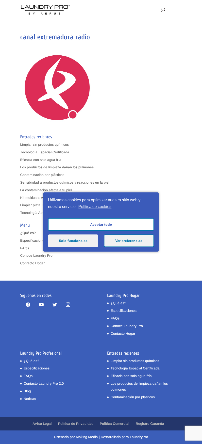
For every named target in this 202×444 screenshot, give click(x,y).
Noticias (30, 399)
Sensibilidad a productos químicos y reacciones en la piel (64, 182)
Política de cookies (94, 207)
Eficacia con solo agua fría (40, 160)
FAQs (24, 248)
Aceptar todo (101, 224)
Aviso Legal (42, 424)
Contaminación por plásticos (42, 175)
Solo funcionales (73, 241)
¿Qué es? (28, 233)
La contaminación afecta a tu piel (46, 190)
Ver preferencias (128, 241)
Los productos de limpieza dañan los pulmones (57, 167)
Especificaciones (33, 240)
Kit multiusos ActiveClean (40, 198)
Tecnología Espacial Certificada (44, 152)
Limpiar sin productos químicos (44, 144)
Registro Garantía (150, 424)
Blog (27, 391)
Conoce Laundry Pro (36, 255)
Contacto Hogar (32, 263)
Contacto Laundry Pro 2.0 (44, 383)
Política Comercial (114, 424)
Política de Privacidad (75, 424)
